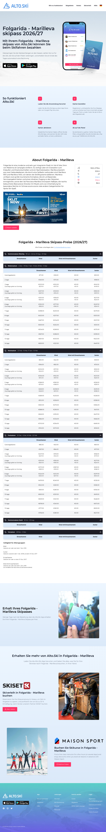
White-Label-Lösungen (78, 806)
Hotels (78, 5)
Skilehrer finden (63, 764)
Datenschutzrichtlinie (95, 805)
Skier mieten (10, 709)
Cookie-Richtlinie (93, 808)
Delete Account (93, 812)
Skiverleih (87, 5)
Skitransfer (57, 809)
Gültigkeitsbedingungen (62, 247)
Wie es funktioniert (56, 5)
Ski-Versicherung (59, 802)
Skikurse (56, 806)
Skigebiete (69, 5)
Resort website (12, 227)
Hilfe (95, 5)
